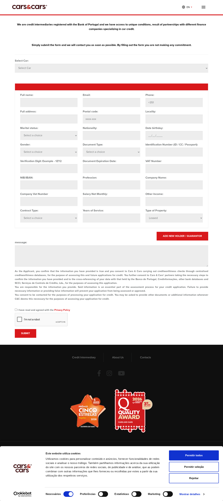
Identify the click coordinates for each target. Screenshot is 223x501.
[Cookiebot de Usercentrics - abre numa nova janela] (22, 494)
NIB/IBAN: (26, 177)
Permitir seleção (194, 466)
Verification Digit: (31, 161)
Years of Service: (93, 210)
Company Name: (156, 177)
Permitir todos (194, 455)
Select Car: (22, 60)
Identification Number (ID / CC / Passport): (171, 144)
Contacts (145, 357)
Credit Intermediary (84, 357)
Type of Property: (156, 210)
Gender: (25, 144)
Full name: (26, 95)
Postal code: (90, 111)
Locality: (150, 111)
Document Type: (93, 144)
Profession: (90, 177)
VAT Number (153, 161)
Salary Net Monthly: (95, 194)
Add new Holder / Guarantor (182, 236)
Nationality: (90, 128)
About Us (118, 357)
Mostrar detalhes (189, 494)
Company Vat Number (34, 194)
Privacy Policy (62, 310)
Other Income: (154, 194)
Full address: (28, 111)
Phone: (149, 95)
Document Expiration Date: (99, 161)
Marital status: (29, 128)
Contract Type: (29, 210)
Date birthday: (154, 128)
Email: (86, 95)
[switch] (103, 494)
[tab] (111, 87)
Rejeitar (194, 478)
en (188, 7)
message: (21, 242)
